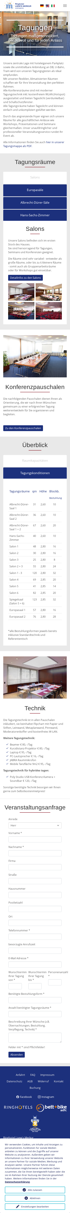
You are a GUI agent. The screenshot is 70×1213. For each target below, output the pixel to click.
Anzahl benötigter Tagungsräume (29, 1008)
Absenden (16, 1054)
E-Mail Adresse (18, 958)
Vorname (15, 833)
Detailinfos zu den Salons (25, 278)
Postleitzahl (15, 902)
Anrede (12, 819)
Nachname (16, 847)
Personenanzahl (58, 974)
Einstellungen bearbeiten (35, 1206)
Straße (12, 875)
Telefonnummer (19, 930)
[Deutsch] (42, 5)
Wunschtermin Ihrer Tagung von (17, 976)
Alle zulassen (35, 1189)
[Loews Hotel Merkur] (17, 5)
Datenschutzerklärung (17, 1181)
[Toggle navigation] (65, 5)
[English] (47, 5)
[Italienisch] (53, 5)
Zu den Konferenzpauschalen (23, 428)
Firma (11, 861)
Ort (10, 916)
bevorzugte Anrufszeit (21, 944)
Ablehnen (35, 1198)
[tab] (35, 177)
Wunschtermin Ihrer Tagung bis (37, 976)
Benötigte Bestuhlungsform (26, 994)
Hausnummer (17, 888)
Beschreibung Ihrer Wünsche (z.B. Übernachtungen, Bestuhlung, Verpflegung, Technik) (29, 1025)
